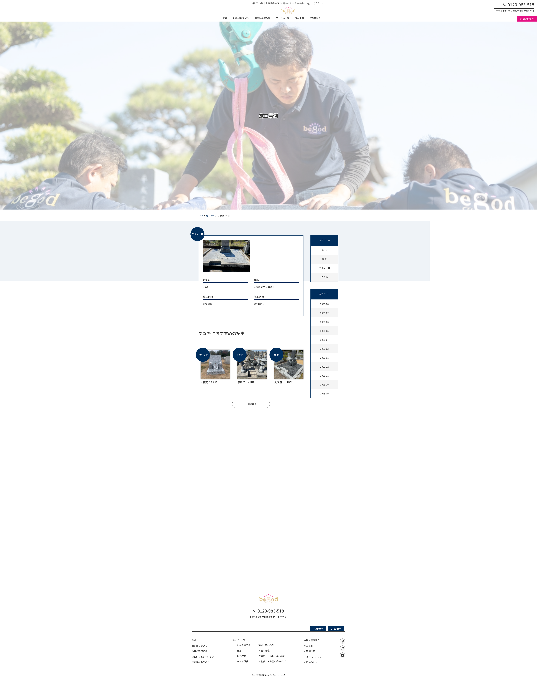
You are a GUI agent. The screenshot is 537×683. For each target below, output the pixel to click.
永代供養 (241, 656)
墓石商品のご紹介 (200, 662)
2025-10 (324, 384)
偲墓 (239, 650)
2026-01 (324, 357)
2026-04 (324, 339)
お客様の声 (315, 17)
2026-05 (324, 330)
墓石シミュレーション (203, 656)
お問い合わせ (527, 18)
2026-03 (324, 348)
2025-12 (324, 366)
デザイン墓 (324, 268)
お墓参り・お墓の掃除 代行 (272, 661)
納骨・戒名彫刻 (266, 645)
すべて (324, 250)
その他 (324, 277)
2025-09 (324, 393)
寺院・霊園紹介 (312, 640)
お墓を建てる (243, 645)
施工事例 (299, 17)
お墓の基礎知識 (262, 17)
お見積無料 (318, 628)
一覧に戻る (251, 403)
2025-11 (324, 375)
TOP (225, 17)
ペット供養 (242, 661)
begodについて (241, 17)
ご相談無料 (336, 628)
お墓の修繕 (264, 650)
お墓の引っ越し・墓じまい (271, 656)
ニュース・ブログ (313, 656)
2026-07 (324, 313)
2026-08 (324, 304)
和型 (324, 259)
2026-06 (324, 322)
